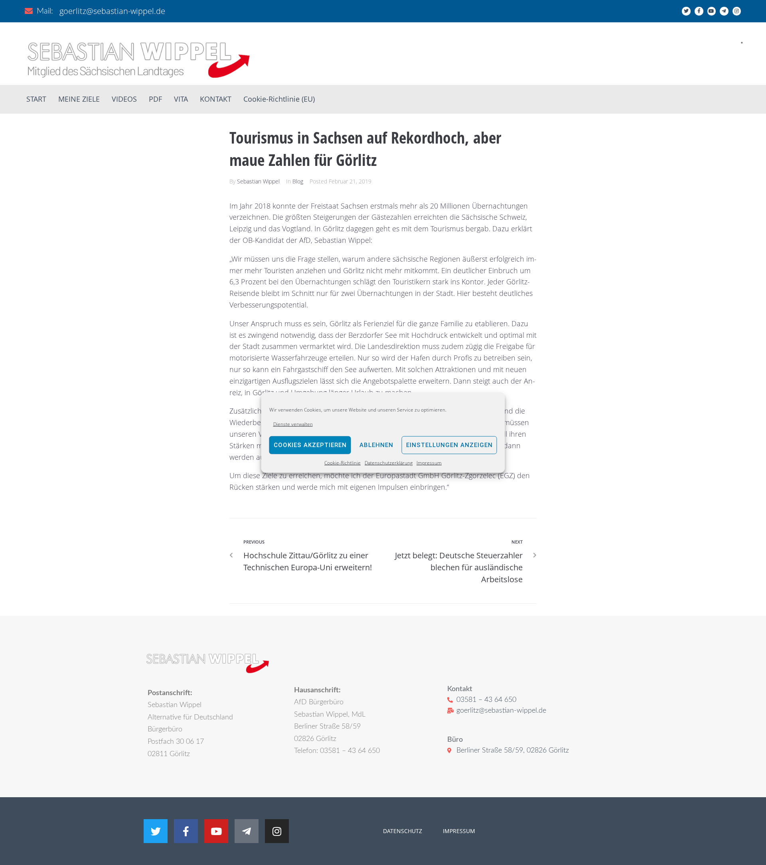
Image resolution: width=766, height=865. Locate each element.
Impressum (429, 462)
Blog (297, 181)
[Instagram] (736, 11)
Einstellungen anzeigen (449, 445)
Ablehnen (376, 445)
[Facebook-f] (699, 11)
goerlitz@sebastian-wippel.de (112, 11)
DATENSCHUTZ (402, 831)
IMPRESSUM (458, 831)
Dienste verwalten (293, 423)
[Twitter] (686, 11)
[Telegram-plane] (724, 11)
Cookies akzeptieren (310, 445)
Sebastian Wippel (258, 181)
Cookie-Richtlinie (342, 462)
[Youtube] (711, 11)
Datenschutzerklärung (389, 462)
